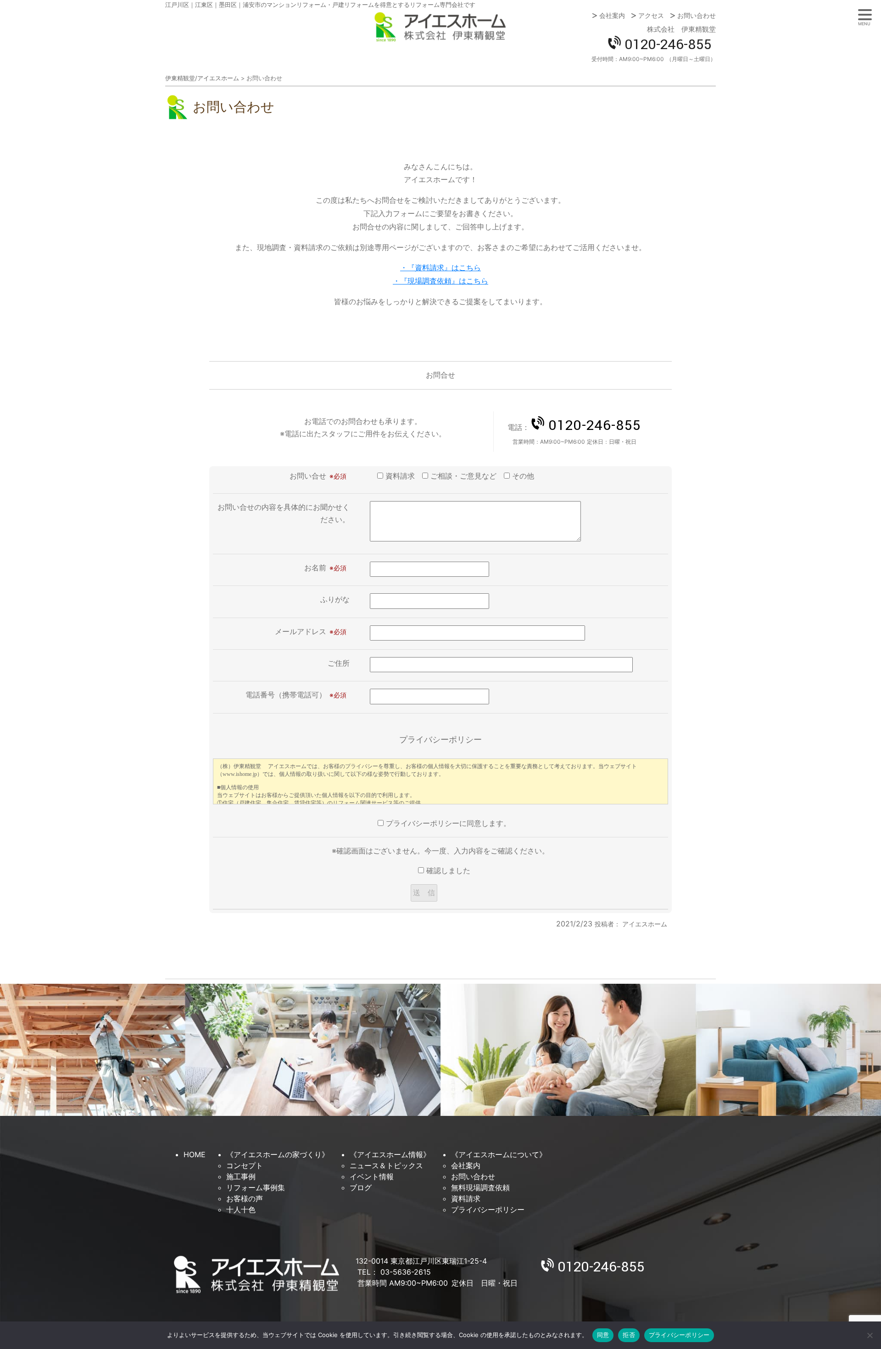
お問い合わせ (696, 15)
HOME (195, 1154)
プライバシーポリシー (487, 1209)
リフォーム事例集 (255, 1187)
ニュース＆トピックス (386, 1165)
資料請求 (465, 1198)
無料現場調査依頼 (480, 1187)
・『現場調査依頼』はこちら (440, 280)
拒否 (629, 1334)
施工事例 (241, 1176)
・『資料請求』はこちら (440, 267)
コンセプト (244, 1165)
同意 (603, 1334)
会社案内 (612, 15)
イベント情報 (372, 1176)
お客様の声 (244, 1198)
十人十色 (241, 1209)
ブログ (361, 1187)
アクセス (651, 15)
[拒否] (869, 1335)
